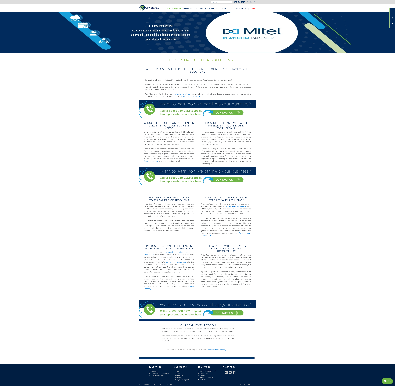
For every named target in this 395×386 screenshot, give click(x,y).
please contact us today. (216, 350)
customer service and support (192, 96)
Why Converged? (173, 8)
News (253, 8)
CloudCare (154, 371)
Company (238, 8)
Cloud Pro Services (206, 8)
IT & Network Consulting (160, 373)
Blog (247, 8)
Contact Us (251, 2)
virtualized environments (235, 206)
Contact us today (151, 161)
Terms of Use (239, 384)
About (254, 384)
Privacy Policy (247, 384)
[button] (387, 381)
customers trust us (182, 94)
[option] (197, 32)
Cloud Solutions (189, 8)
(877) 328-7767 (239, 2)
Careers (202, 375)
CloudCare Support (224, 8)
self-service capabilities (176, 262)
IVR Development (157, 375)
